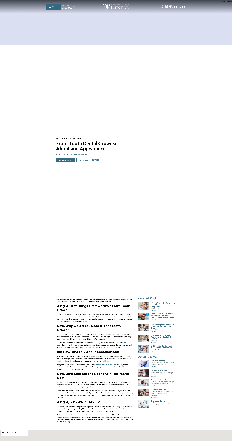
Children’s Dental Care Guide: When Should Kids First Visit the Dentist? (162, 347)
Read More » (154, 310)
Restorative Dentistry (159, 380)
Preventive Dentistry (159, 370)
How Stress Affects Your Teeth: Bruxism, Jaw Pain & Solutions (161, 337)
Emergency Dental (158, 401)
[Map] (162, 6)
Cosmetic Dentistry (158, 389)
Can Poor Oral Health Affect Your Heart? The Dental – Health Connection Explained (162, 315)
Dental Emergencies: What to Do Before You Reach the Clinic (162, 326)
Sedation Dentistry (158, 361)
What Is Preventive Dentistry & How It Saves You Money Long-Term (163, 305)
